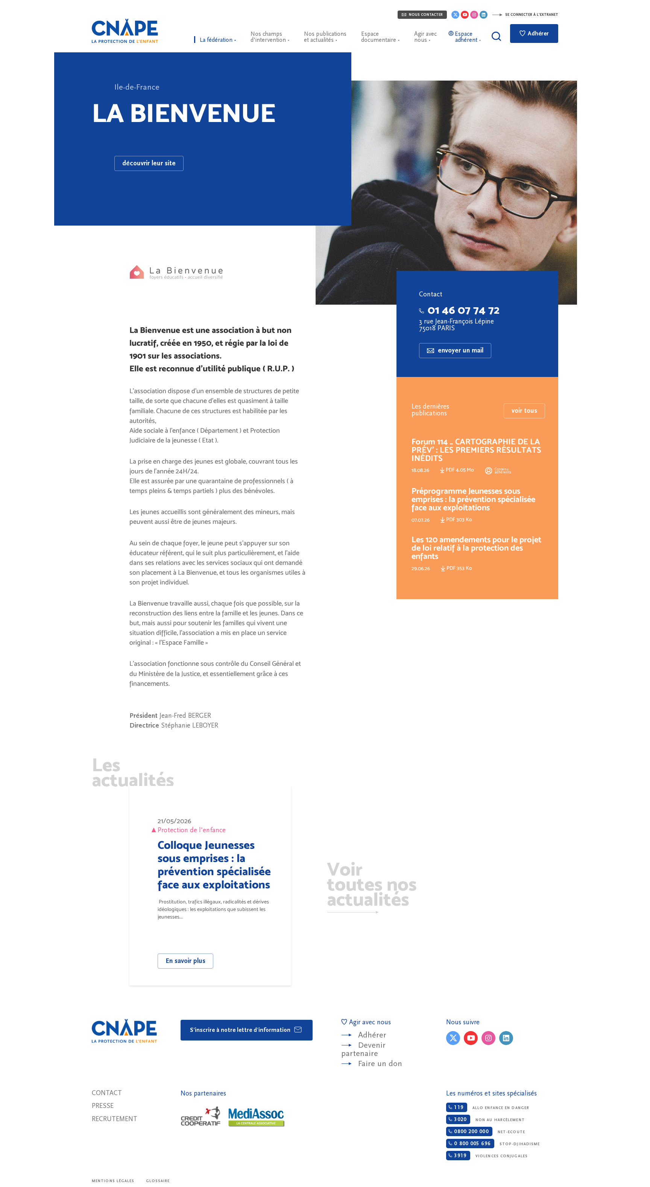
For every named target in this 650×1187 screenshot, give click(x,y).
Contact (107, 1093)
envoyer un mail (459, 350)
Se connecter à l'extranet (531, 14)
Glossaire (158, 1181)
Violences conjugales (490, 1156)
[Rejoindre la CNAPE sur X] (455, 15)
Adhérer (537, 33)
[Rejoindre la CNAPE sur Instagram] (474, 15)
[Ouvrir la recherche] (496, 36)
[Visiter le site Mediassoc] (256, 1117)
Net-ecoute (488, 1132)
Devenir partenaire (363, 1049)
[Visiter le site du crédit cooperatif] (200, 1116)
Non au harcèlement (488, 1120)
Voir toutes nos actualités (372, 883)
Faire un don (380, 1063)
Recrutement (114, 1119)
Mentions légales (113, 1181)
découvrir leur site (149, 163)
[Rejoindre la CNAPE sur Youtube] (465, 15)
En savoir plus (185, 961)
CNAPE (125, 31)
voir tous (524, 411)
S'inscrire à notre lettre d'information (241, 1030)
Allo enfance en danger (490, 1108)
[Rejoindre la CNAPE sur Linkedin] (483, 15)
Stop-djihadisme (496, 1144)
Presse (103, 1106)
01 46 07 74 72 (464, 309)
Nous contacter (425, 14)
